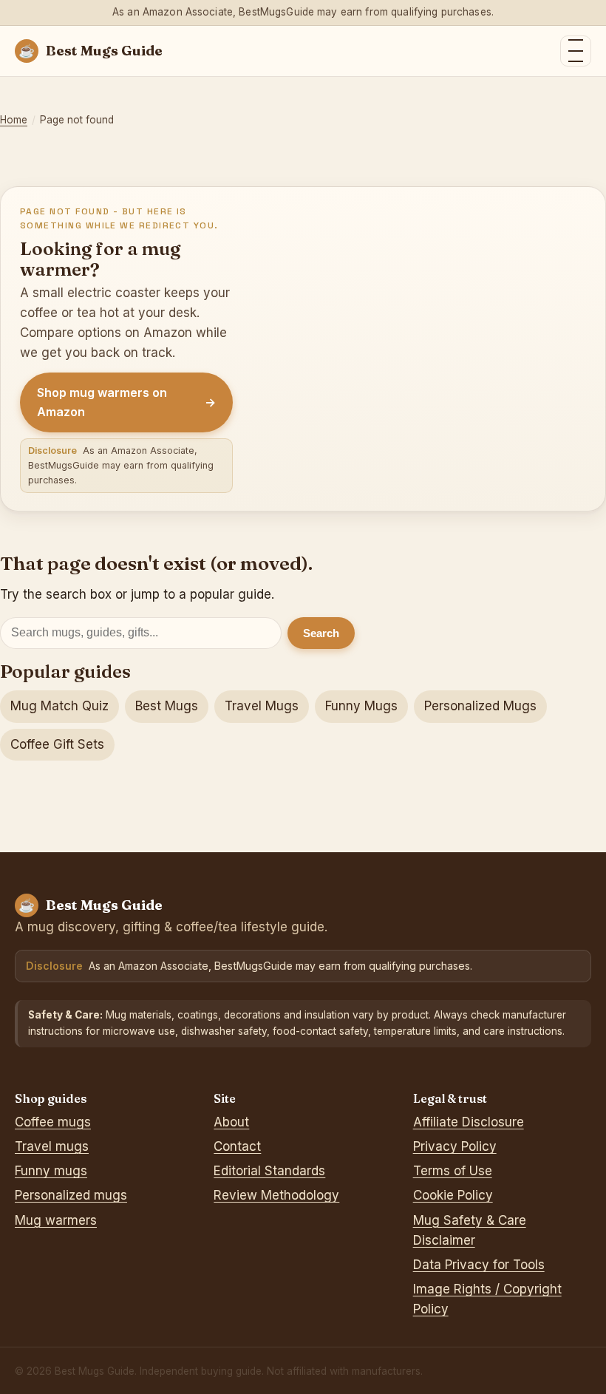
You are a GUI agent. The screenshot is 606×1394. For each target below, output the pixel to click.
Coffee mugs (53, 1122)
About (231, 1122)
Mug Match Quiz (59, 705)
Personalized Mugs (480, 705)
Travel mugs (52, 1146)
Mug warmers (56, 1220)
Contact (237, 1146)
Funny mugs (51, 1170)
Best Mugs (166, 705)
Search (321, 633)
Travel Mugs (262, 705)
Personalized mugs (71, 1195)
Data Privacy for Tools (479, 1264)
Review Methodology (276, 1195)
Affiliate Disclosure (468, 1122)
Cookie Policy (453, 1195)
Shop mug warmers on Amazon (126, 402)
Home (13, 120)
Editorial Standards (269, 1170)
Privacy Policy (455, 1146)
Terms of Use (452, 1170)
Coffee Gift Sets (57, 744)
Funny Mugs (361, 705)
